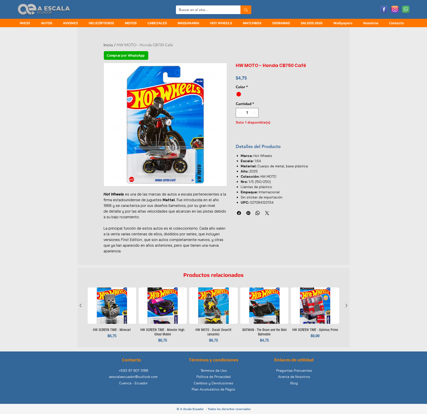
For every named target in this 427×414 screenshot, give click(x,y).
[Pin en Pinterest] (248, 213)
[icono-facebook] (384, 10)
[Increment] (254, 112)
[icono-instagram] (395, 10)
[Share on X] (267, 213)
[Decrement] (239, 112)
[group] (213, 315)
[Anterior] (81, 305)
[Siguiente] (346, 305)
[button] (159, 23)
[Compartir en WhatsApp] (258, 213)
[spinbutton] (247, 112)
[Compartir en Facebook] (239, 213)
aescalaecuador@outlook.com (133, 376)
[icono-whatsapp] (406, 10)
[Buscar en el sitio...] (245, 9)
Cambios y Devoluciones (213, 383)
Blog (294, 383)
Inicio (108, 45)
